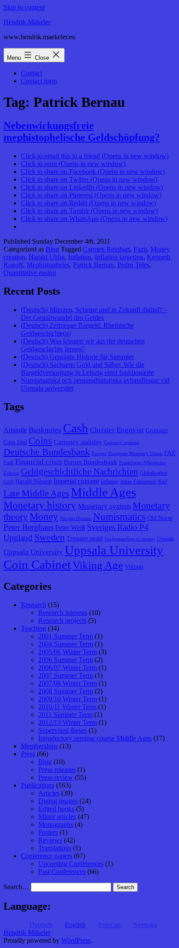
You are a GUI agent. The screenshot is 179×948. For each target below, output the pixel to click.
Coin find (15, 442)
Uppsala (165, 539)
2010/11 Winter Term (67, 706)
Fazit (140, 249)
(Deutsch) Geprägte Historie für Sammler (77, 356)
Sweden (49, 537)
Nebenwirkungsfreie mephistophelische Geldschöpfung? (81, 131)
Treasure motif (84, 538)
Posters (48, 832)
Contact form (39, 81)
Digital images (58, 801)
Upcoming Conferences (70, 863)
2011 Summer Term (65, 714)
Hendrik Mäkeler (26, 22)
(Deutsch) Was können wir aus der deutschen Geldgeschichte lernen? (83, 345)
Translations (54, 848)
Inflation (79, 257)
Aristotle (15, 430)
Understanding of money (130, 539)
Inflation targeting (119, 257)
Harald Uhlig (47, 257)
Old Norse (159, 518)
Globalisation (153, 473)
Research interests (62, 612)
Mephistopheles (48, 264)
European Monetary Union (135, 453)
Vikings (134, 567)
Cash (75, 428)
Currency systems (121, 442)
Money (44, 516)
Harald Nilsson (33, 481)
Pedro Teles (133, 264)
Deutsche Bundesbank (46, 452)
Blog (52, 249)
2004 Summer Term (65, 644)
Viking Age (98, 565)
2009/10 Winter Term (67, 699)
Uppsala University (33, 552)
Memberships (39, 746)
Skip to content (24, 7)
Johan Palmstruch (138, 482)
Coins (40, 440)
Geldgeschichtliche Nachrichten (79, 471)
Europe (99, 453)
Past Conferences (62, 871)
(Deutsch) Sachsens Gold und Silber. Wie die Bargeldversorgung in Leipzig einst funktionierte (87, 368)
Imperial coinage (76, 481)
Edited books (56, 808)
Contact (31, 73)
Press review (55, 777)
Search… (16, 886)
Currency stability (78, 441)
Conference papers (46, 856)
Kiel (162, 482)
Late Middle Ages (36, 493)
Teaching (33, 628)
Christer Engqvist (117, 430)
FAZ (170, 453)
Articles (49, 793)
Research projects (62, 620)
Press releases (57, 769)
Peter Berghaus (28, 527)
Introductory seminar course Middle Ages (95, 738)
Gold (8, 481)
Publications (37, 785)
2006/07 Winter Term (67, 667)
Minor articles (57, 816)
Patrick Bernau (93, 264)
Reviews (50, 840)
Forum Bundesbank (90, 462)
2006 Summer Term (65, 659)
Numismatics (119, 516)
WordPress (76, 940)
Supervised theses (62, 730)
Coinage (157, 430)
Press (28, 754)
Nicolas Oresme (75, 518)
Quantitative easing (29, 272)
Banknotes (45, 430)
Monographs (55, 824)
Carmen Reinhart (106, 249)
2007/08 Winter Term (67, 683)
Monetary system (104, 506)
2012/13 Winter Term (67, 722)
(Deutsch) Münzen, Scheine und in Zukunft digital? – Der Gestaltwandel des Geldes (94, 313)
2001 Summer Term (65, 636)
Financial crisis (38, 462)
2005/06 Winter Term (67, 652)
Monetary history (39, 505)
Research (33, 604)
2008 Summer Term (65, 691)
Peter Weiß (70, 527)
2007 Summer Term (65, 675)
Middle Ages (103, 492)
